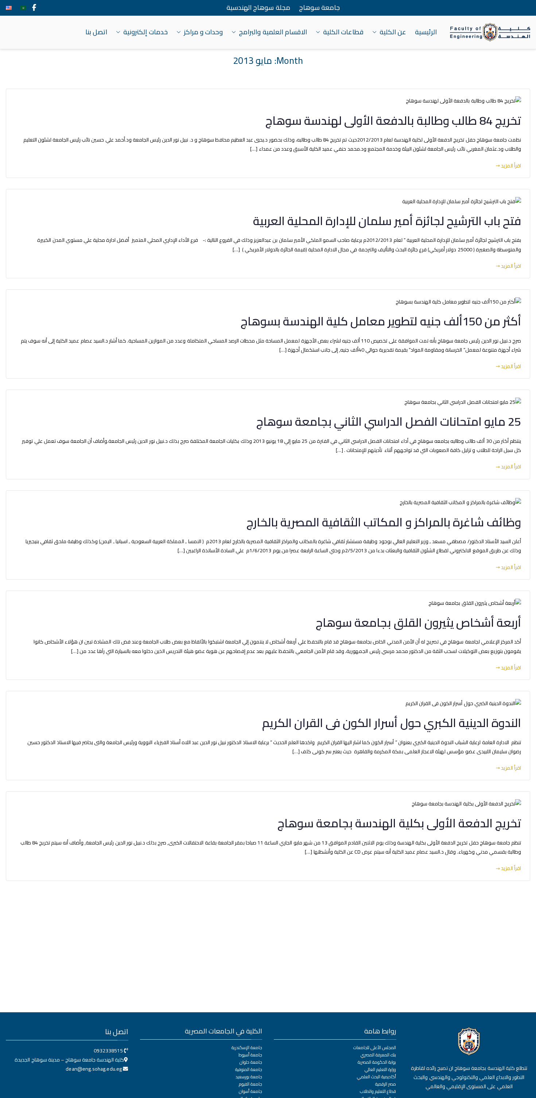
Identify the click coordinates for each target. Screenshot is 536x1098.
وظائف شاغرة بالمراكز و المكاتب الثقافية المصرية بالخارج (383, 522)
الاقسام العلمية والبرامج (273, 32)
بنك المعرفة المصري (378, 1055)
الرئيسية (426, 32)
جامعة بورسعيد (249, 1077)
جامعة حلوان (251, 1062)
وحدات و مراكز (203, 32)
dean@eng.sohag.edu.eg (94, 1069)
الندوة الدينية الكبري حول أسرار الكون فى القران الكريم (391, 723)
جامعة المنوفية (248, 1069)
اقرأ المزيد (511, 165)
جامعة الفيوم (250, 1084)
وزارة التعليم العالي (380, 1069)
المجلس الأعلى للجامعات (374, 1047)
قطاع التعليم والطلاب (378, 1091)
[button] (376, 32)
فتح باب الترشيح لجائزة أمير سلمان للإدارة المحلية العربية (387, 221)
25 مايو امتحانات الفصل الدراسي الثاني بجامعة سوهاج (388, 421)
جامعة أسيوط (250, 1055)
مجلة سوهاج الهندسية (258, 7)
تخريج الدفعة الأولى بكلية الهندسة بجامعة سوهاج (399, 823)
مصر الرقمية (385, 1084)
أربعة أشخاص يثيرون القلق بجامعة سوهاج (418, 622)
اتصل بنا (96, 32)
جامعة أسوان (250, 1091)
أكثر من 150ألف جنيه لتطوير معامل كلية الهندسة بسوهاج (381, 321)
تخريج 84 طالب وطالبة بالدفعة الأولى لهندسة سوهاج (393, 120)
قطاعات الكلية (343, 32)
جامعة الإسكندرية (247, 1047)
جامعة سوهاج (319, 7)
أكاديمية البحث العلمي (376, 1077)
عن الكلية (393, 32)
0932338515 (108, 1050)
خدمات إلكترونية (145, 32)
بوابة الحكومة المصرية (377, 1062)
